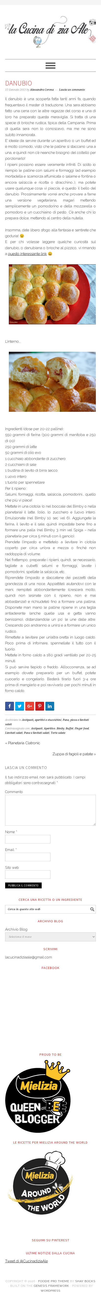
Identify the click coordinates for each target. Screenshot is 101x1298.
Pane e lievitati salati (36, 732)
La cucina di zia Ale (50, 30)
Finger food (82, 728)
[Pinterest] (39, 706)
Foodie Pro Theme (53, 1281)
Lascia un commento (72, 89)
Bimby (60, 728)
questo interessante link (27, 254)
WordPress (50, 1290)
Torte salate (58, 732)
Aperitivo (49, 728)
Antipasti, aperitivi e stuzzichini (41, 720)
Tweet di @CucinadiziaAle (26, 1261)
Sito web (12, 868)
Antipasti (36, 728)
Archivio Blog (16, 929)
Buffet (69, 728)
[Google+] (29, 706)
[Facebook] (9, 706)
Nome (11, 832)
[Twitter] (19, 706)
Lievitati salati (14, 732)
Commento (14, 792)
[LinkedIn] (49, 706)
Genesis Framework (51, 1285)
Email (11, 850)
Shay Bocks (85, 1281)
